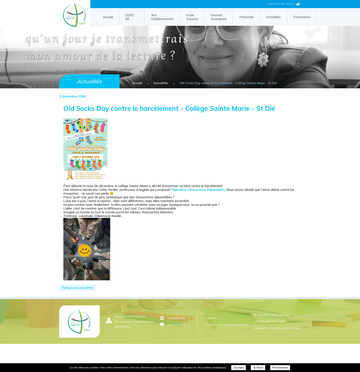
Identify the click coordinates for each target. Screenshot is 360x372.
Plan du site (214, 324)
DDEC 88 (129, 17)
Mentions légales (235, 324)
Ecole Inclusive (192, 17)
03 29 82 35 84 (176, 318)
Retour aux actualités (78, 288)
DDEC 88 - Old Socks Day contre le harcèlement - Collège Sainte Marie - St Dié (73, 27)
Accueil (108, 17)
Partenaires (301, 17)
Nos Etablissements (162, 17)
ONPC (282, 321)
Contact (212, 318)
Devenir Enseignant (219, 17)
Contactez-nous (282, 3)
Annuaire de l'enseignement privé (277, 328)
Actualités (273, 17)
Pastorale (246, 17)
